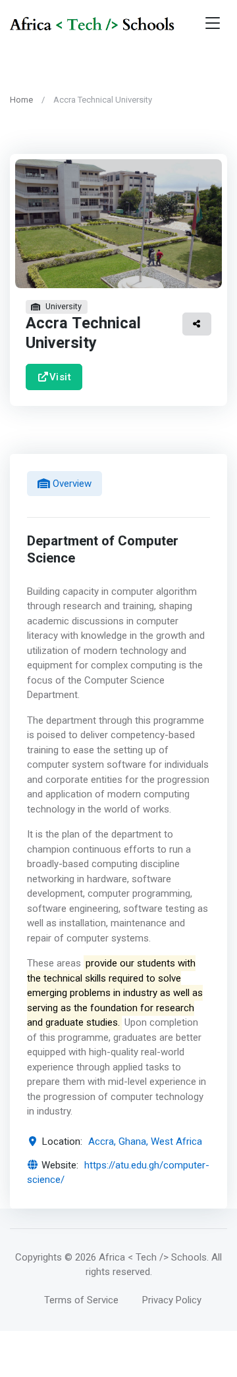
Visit (60, 376)
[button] (196, 324)
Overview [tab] (71, 483)
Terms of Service (81, 1300)
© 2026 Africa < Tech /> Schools (136, 1257)
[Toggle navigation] (212, 23)
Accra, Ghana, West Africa (145, 1141)
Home (21, 100)
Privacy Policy (171, 1300)
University (63, 306)
